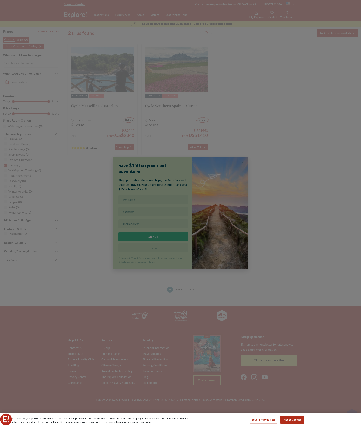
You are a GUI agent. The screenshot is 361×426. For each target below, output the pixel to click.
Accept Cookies (292, 419)
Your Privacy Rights (263, 419)
